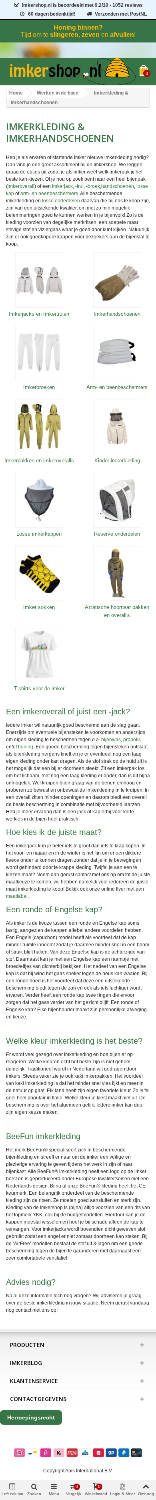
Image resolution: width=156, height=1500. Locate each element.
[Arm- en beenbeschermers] (117, 353)
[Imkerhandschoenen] (117, 280)
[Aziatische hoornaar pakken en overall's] (117, 573)
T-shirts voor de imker (39, 688)
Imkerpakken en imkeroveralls (39, 461)
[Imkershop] (73, 71)
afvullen (122, 34)
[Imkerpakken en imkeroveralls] (39, 426)
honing (25, 747)
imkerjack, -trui (68, 186)
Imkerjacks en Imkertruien (39, 314)
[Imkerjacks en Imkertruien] (39, 280)
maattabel (17, 896)
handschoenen (117, 186)
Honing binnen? (78, 27)
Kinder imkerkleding (117, 461)
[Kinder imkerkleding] (117, 426)
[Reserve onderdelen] (117, 500)
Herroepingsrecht (31, 1417)
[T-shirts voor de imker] (39, 654)
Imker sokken (39, 607)
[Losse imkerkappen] (39, 500)
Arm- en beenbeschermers (117, 387)
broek (94, 186)
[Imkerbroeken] (39, 353)
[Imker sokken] (39, 573)
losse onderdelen (61, 201)
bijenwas (111, 739)
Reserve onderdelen (117, 534)
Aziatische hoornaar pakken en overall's (117, 611)
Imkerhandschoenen (117, 314)
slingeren (64, 34)
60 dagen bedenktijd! (51, 14)
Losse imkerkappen (39, 534)
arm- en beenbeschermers (49, 193)
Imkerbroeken (39, 387)
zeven (91, 34)
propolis (132, 739)
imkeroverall (21, 186)
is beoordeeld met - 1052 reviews (82, 5)
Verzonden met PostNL (121, 14)
